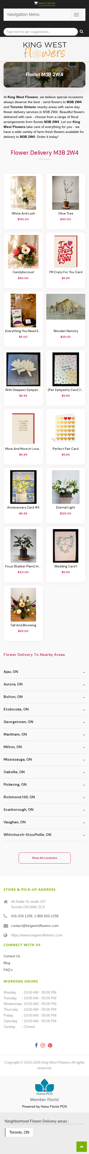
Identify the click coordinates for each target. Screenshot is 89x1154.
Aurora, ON (13, 684)
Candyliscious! (23, 272)
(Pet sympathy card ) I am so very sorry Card (66, 390)
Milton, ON (13, 747)
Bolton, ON (13, 696)
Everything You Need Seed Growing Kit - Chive (23, 331)
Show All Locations (44, 858)
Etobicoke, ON (16, 709)
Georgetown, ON (18, 722)
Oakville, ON (14, 772)
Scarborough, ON (18, 809)
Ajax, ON (11, 671)
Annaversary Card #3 (23, 507)
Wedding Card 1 (65, 566)
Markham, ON (15, 734)
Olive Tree (65, 213)
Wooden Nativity (65, 331)
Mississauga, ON (18, 759)
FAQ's (8, 970)
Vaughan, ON (15, 822)
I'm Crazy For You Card (65, 272)
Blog (7, 963)
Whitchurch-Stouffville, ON (27, 834)
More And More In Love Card (23, 449)
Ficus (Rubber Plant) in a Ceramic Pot (23, 566)
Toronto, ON (19, 1132)
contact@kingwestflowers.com (35, 926)
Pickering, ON (15, 784)
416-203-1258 (21, 916)
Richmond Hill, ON (19, 797)
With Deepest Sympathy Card (23, 390)
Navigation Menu (23, 14)
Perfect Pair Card (66, 449)
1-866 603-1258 (46, 916)
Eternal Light (65, 507)
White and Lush (23, 213)
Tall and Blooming (23, 625)
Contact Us (12, 956)
